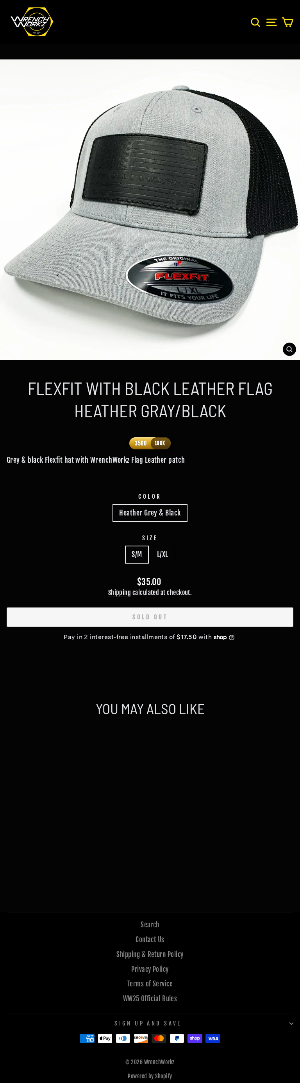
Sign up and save (148, 1023)
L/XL (162, 554)
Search (150, 925)
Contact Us (150, 940)
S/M (137, 554)
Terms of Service (150, 984)
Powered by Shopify (150, 1076)
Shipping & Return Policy (149, 954)
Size (150, 538)
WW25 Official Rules (150, 999)
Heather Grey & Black (149, 512)
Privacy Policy (149, 969)
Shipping (119, 592)
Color (149, 496)
